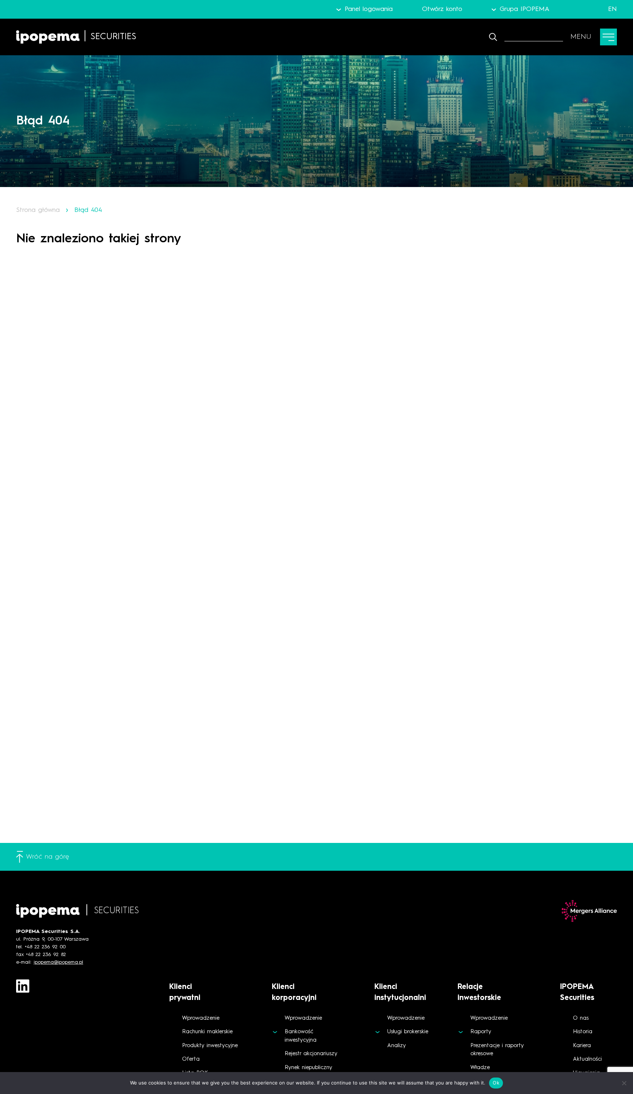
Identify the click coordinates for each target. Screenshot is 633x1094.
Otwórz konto (442, 9)
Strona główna (38, 210)
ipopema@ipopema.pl (58, 962)
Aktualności (587, 1059)
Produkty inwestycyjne (210, 1046)
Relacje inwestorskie (479, 992)
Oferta (191, 1059)
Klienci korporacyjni (294, 992)
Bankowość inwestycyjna (300, 1036)
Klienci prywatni (184, 992)
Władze (480, 1068)
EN (612, 9)
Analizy (396, 1046)
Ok (496, 1083)
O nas (581, 1018)
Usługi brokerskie (407, 1032)
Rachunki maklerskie (207, 1032)
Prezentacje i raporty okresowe (497, 1050)
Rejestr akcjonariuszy (311, 1054)
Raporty (480, 1032)
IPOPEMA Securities (577, 992)
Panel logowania (368, 9)
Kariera (582, 1046)
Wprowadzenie (200, 1018)
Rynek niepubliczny (308, 1068)
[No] (624, 1083)
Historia (582, 1032)
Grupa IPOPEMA (524, 9)
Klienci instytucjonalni (400, 992)
